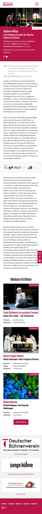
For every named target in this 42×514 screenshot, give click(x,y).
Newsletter (11, 504)
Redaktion (4, 504)
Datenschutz (34, 504)
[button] (3, 56)
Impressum (26, 504)
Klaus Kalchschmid (14, 76)
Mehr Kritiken (21, 422)
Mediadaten (19, 504)
